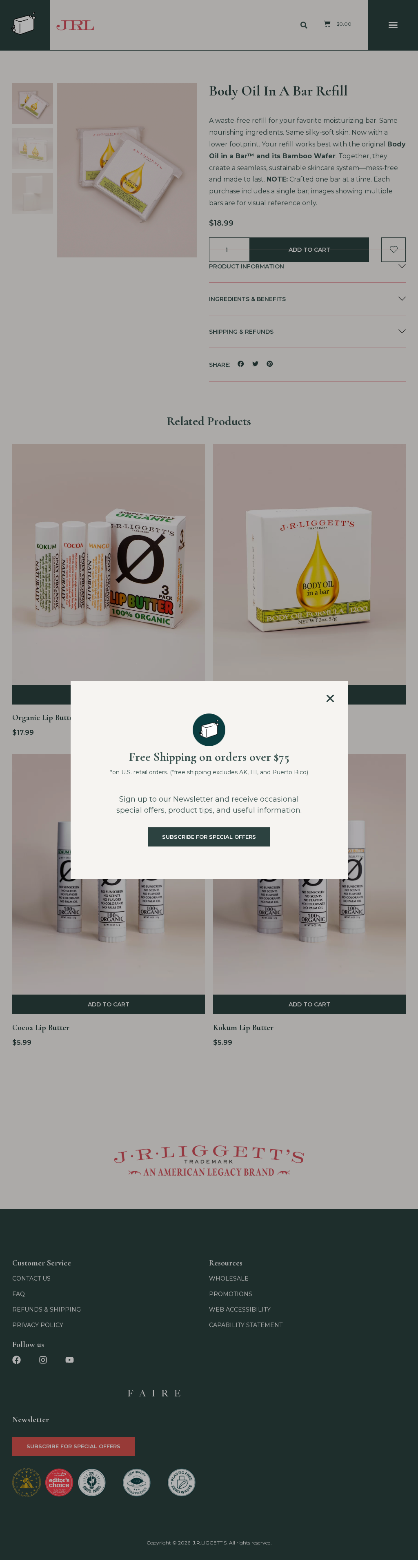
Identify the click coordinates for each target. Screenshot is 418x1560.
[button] (330, 698)
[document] (209, 780)
